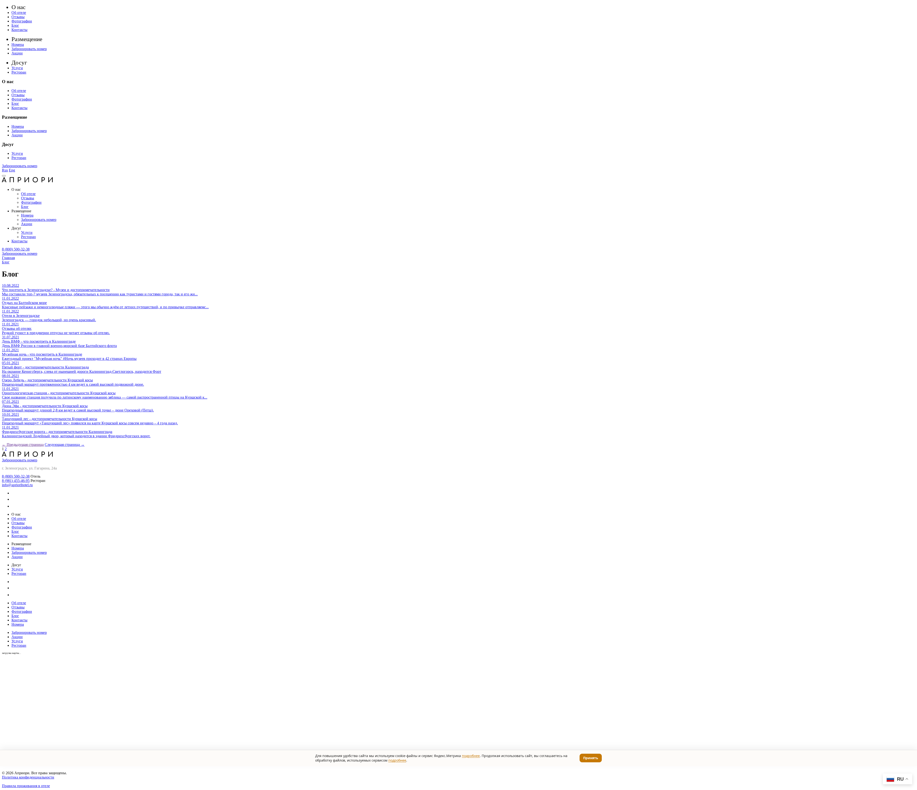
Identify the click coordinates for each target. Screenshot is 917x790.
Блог (15, 25)
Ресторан (18, 72)
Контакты (19, 30)
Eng (12, 170)
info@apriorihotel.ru (17, 485)
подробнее (471, 755)
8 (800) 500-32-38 (16, 249)
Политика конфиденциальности (28, 777)
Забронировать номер (29, 49)
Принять (590, 758)
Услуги (17, 68)
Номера (17, 45)
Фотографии (21, 21)
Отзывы (18, 17)
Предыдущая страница (23, 445)
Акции (17, 53)
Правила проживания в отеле (26, 786)
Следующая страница (65, 445)
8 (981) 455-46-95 (16, 481)
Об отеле (18, 13)
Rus (5, 170)
